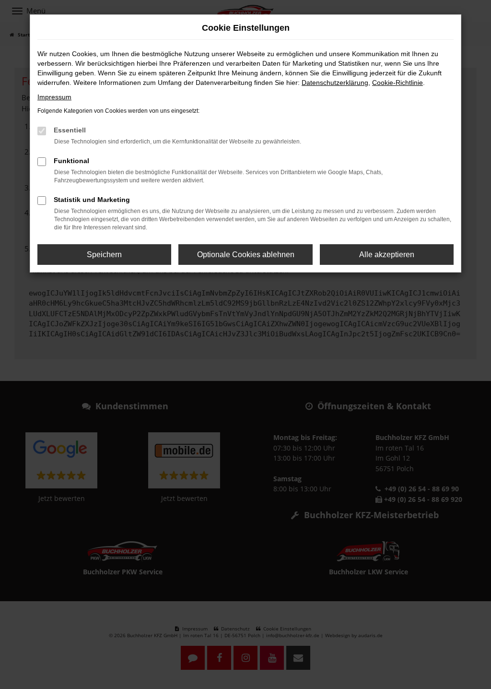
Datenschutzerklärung (335, 82)
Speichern (104, 254)
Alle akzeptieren (386, 254)
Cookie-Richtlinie (397, 82)
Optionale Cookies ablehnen (245, 254)
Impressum (54, 97)
